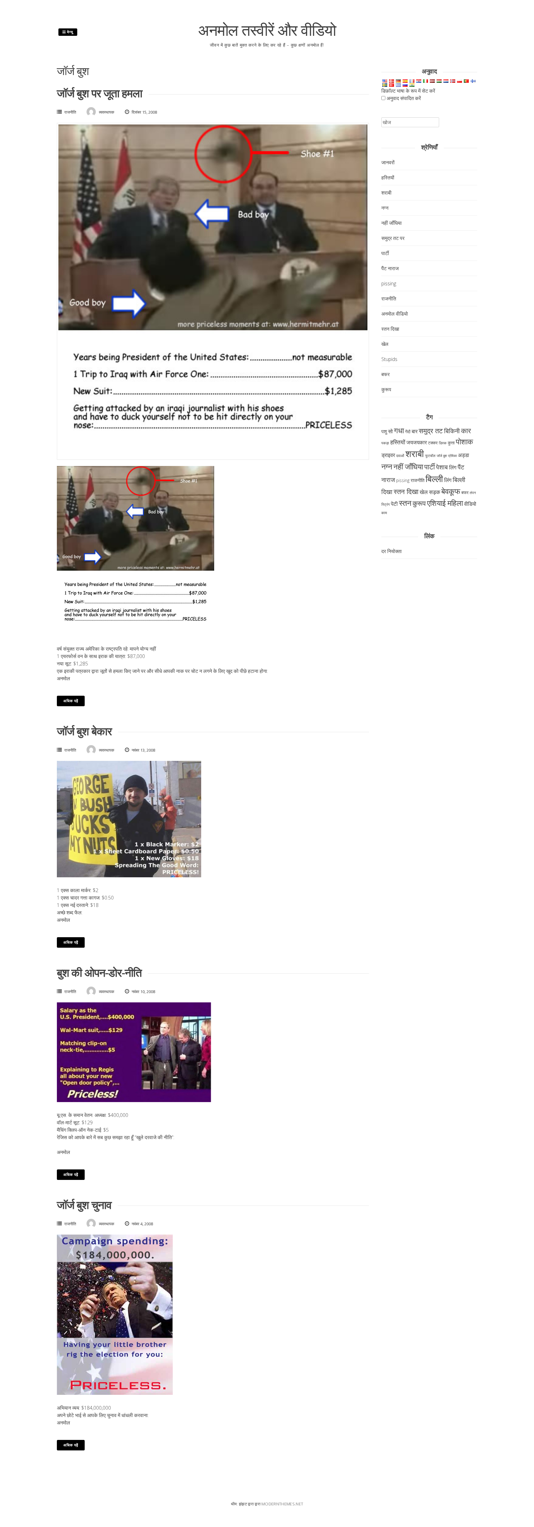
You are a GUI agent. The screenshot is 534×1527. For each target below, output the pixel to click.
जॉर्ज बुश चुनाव (84, 1204)
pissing (388, 283)
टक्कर (433, 443)
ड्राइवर (388, 455)
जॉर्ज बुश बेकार (84, 731)
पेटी (394, 503)
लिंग (452, 467)
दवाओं (400, 455)
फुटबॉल (430, 455)
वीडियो (470, 503)
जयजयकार (416, 442)
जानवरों (388, 162)
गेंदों (407, 431)
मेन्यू (69, 32)
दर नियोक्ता (391, 551)
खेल (384, 344)
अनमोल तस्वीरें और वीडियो (267, 29)
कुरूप (386, 389)
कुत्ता (451, 443)
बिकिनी (452, 430)
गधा (399, 430)
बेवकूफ (450, 491)
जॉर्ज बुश (442, 456)
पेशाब (442, 467)
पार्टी (385, 253)
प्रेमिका (452, 456)
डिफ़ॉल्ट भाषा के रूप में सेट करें (408, 90)
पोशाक (464, 441)
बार (414, 431)
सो (390, 431)
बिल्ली (434, 479)
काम (384, 512)
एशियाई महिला (445, 503)
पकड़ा (385, 443)
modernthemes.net (282, 1504)
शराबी (386, 192)
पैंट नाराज (390, 268)
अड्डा (463, 455)
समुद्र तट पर (393, 238)
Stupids (389, 359)
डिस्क (443, 443)
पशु (384, 431)
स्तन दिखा (390, 328)
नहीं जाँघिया (391, 223)
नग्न (384, 207)
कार (466, 430)
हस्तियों (387, 177)
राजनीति (70, 112)
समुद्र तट (431, 430)
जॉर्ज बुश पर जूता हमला (99, 93)
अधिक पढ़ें (70, 700)
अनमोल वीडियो (394, 313)
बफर (385, 374)
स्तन (405, 502)
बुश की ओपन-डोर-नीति (99, 972)
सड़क (434, 492)
